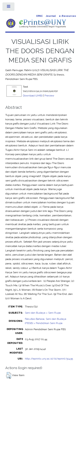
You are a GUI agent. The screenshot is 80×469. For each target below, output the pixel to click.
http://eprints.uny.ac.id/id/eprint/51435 (49, 358)
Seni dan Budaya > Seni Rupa (43, 312)
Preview (49, 95)
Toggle (8, 7)
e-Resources (67, 16)
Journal (51, 16)
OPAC (39, 16)
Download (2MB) (32, 95)
